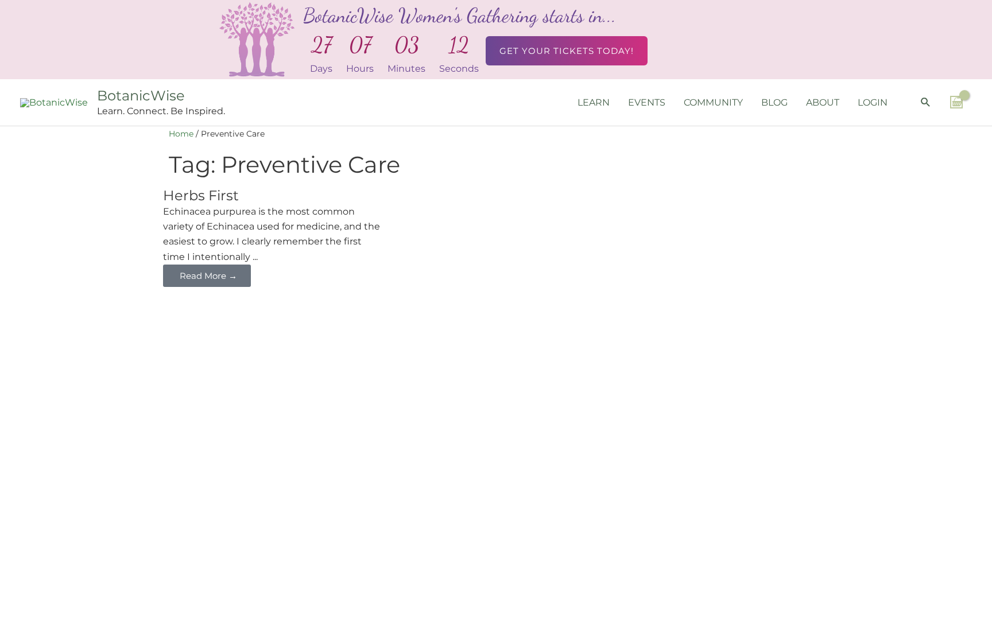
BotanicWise (141, 95)
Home (181, 133)
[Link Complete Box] (273, 237)
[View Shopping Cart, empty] (956, 102)
